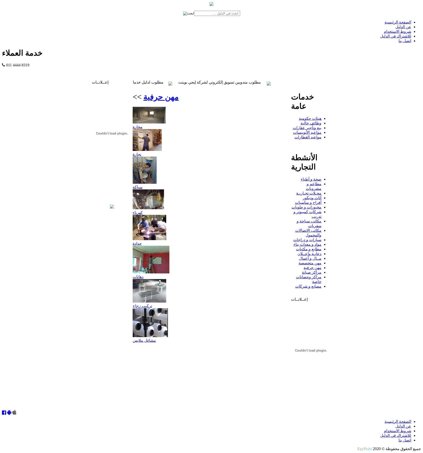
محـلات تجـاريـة (308, 193)
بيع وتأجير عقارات (307, 128)
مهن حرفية (161, 96)
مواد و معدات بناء (307, 244)
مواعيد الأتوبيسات (307, 132)
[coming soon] (14, 413)
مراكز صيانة (311, 272)
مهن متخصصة (310, 263)
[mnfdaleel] (4, 413)
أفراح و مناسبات (308, 202)
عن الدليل (403, 27)
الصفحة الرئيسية (398, 22)
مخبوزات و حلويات (306, 207)
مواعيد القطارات (307, 137)
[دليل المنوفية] (112, 207)
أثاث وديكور (312, 198)
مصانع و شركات (308, 286)
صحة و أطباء (311, 179)
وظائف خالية (311, 123)
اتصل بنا (405, 41)
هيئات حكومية (310, 118)
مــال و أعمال (310, 258)
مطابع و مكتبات (308, 249)
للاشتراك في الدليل (395, 36)
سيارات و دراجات (307, 240)
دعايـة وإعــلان (309, 254)
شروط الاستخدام (397, 31)
